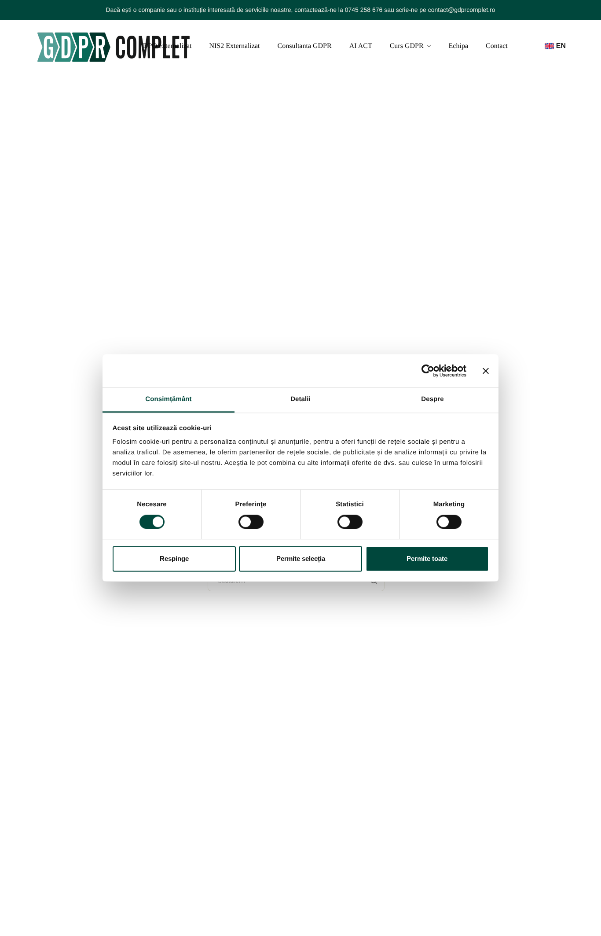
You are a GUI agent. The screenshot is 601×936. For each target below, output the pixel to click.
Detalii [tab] (300, 399)
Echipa (458, 46)
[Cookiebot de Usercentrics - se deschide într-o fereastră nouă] (427, 370)
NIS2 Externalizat (234, 46)
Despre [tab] (432, 399)
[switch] (251, 522)
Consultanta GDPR (305, 46)
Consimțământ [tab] (168, 399)
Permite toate (427, 558)
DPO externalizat (167, 46)
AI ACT (360, 46)
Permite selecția (300, 558)
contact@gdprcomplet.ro (461, 9)
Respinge (174, 558)
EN (561, 46)
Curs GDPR (407, 46)
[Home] (114, 46)
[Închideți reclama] (486, 371)
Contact (497, 46)
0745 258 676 (364, 9)
